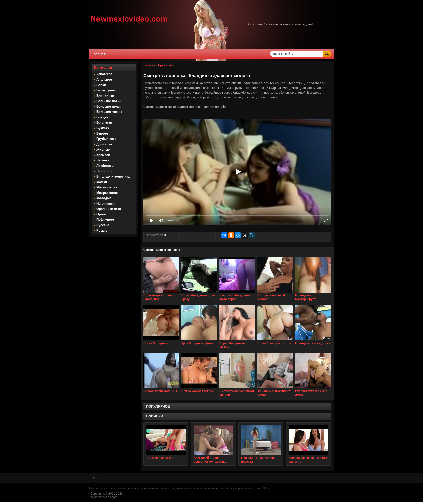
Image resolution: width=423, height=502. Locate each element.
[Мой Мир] (238, 235)
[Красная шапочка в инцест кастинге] (308, 440)
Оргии (101, 214)
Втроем (102, 133)
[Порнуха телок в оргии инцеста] (261, 440)
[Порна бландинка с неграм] (237, 340)
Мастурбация (106, 187)
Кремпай (103, 155)
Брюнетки (104, 122)
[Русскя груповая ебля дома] (313, 388)
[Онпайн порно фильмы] (161, 388)
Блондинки (105, 96)
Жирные (103, 149)
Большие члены (109, 112)
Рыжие (101, 230)
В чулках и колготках (113, 176)
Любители (104, 171)
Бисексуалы (106, 90)
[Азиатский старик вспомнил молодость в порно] (213, 440)
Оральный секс (108, 209)
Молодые (103, 198)
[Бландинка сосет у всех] (313, 340)
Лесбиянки (105, 166)
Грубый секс (106, 139)
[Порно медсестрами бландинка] (161, 292)
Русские (102, 225)
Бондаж (102, 117)
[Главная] (129, 22)
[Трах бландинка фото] (199, 340)
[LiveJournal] (252, 235)
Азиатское (104, 74)
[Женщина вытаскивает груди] (275, 388)
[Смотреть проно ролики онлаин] (237, 388)
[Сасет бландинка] (161, 340)
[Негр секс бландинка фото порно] (237, 292)
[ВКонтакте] (224, 235)
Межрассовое (107, 193)
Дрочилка (104, 144)
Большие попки (108, 101)
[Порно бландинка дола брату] (199, 292)
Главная (99, 54)
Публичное (105, 219)
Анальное (104, 79)
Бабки (101, 85)
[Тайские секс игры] (166, 440)
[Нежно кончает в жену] (199, 388)
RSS (95, 478)
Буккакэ (102, 128)
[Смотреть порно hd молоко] (275, 292)
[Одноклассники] (231, 235)
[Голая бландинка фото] (275, 340)
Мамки (101, 182)
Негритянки (105, 203)
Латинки (102, 160)
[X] (245, 235)
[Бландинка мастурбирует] (313, 292)
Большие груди (108, 106)
